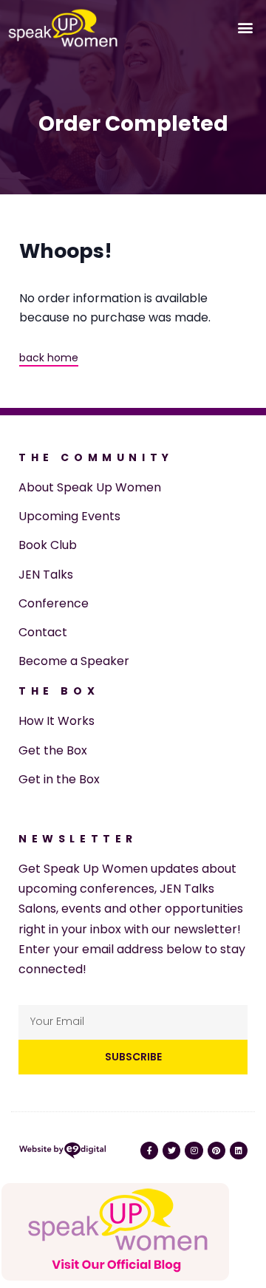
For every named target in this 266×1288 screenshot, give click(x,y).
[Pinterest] (216, 1150)
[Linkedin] (239, 1150)
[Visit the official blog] (115, 1277)
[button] (245, 28)
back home (48, 357)
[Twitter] (171, 1150)
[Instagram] (193, 1150)
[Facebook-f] (149, 1150)
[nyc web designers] (62, 1153)
